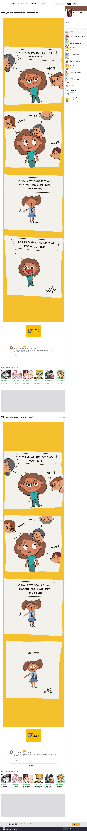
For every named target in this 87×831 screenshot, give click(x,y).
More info (8, 824)
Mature (38, 3)
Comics (22, 3)
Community (33, 3)
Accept (76, 824)
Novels (27, 3)
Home (18, 3)
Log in (69, 3)
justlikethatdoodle (18, 346)
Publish (74, 3)
